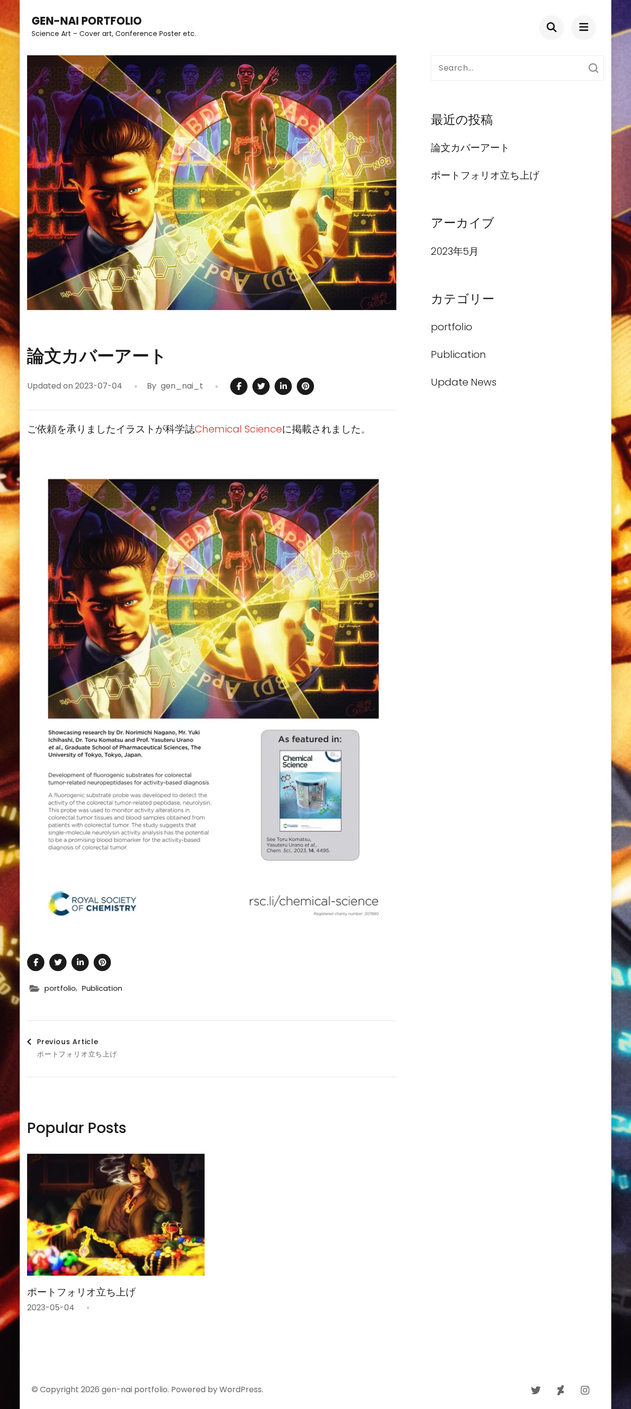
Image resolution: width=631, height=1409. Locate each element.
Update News (463, 382)
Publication (102, 988)
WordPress (240, 1389)
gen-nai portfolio (87, 21)
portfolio (60, 988)
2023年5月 (455, 251)
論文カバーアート (475, 148)
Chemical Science (238, 429)
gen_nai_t (182, 385)
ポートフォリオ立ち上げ (81, 1292)
